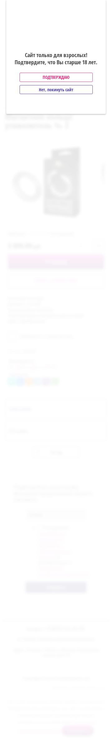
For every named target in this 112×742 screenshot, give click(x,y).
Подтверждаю (56, 77)
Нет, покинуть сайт (56, 90)
